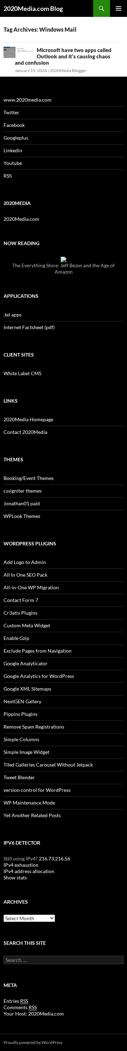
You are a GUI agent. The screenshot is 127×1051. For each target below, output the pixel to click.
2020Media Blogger (68, 70)
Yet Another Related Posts (32, 815)
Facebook (14, 125)
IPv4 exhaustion (21, 865)
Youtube (13, 163)
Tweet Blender (19, 777)
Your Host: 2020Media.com (34, 1014)
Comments (20, 1007)
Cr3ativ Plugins (20, 613)
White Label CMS (22, 373)
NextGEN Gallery (22, 701)
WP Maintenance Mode (29, 803)
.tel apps (13, 315)
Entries (16, 1001)
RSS (8, 176)
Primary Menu (118, 8)
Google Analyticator (26, 663)
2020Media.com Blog (33, 8)
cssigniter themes (23, 491)
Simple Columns (21, 739)
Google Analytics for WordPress (39, 676)
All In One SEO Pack (25, 575)
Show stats (15, 877)
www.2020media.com (28, 100)
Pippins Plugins (20, 714)
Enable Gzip (16, 638)
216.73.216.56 (54, 858)
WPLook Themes (22, 516)
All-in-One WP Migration (31, 587)
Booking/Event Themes (29, 478)
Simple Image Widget (26, 752)
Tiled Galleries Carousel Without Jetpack (48, 765)
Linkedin (13, 150)
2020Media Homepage (28, 419)
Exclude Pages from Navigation (38, 651)
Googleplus (16, 138)
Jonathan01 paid (22, 503)
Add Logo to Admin (25, 562)
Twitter (11, 112)
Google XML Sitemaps (27, 689)
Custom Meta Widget (27, 625)
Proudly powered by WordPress (33, 1042)
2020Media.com (21, 219)
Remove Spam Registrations (34, 727)
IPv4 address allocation (29, 871)
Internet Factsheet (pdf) (29, 327)
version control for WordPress (37, 790)
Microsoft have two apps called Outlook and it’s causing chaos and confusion (63, 56)
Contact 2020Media (25, 432)
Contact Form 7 (21, 600)
